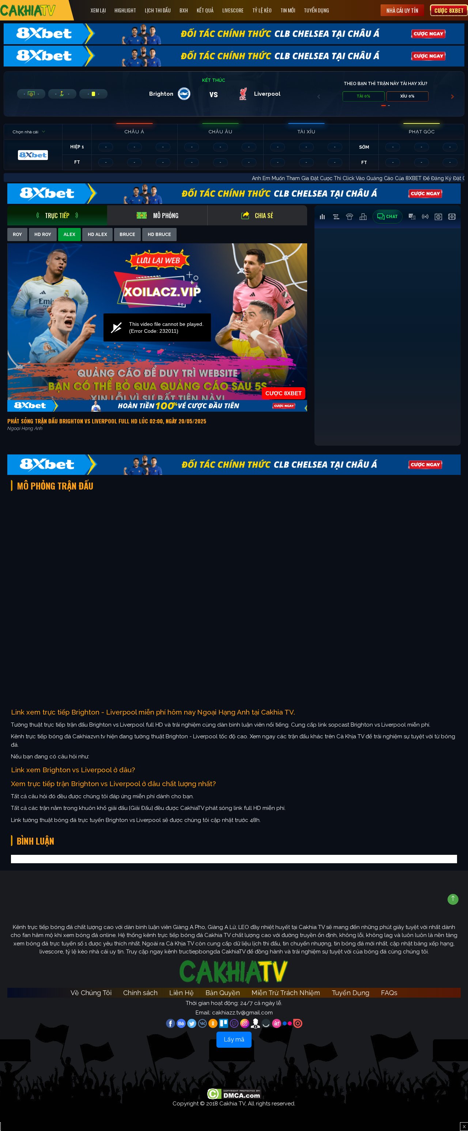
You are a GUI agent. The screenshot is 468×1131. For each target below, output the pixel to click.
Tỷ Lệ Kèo (262, 10)
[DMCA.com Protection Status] (234, 1093)
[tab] (57, 215)
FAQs (389, 993)
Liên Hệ (181, 993)
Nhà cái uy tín (402, 10)
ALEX (69, 234)
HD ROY (42, 234)
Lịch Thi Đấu (158, 10)
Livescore (233, 10)
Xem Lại (98, 10)
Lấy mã (234, 1039)
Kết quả (205, 10)
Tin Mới (287, 10)
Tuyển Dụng (316, 10)
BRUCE (127, 234)
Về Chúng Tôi (91, 993)
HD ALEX (97, 234)
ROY (17, 234)
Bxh (184, 10)
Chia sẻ (264, 215)
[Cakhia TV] (28, 10)
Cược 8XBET (449, 10)
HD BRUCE (159, 234)
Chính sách (140, 993)
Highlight (125, 10)
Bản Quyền (222, 993)
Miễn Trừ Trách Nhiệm (286, 993)
